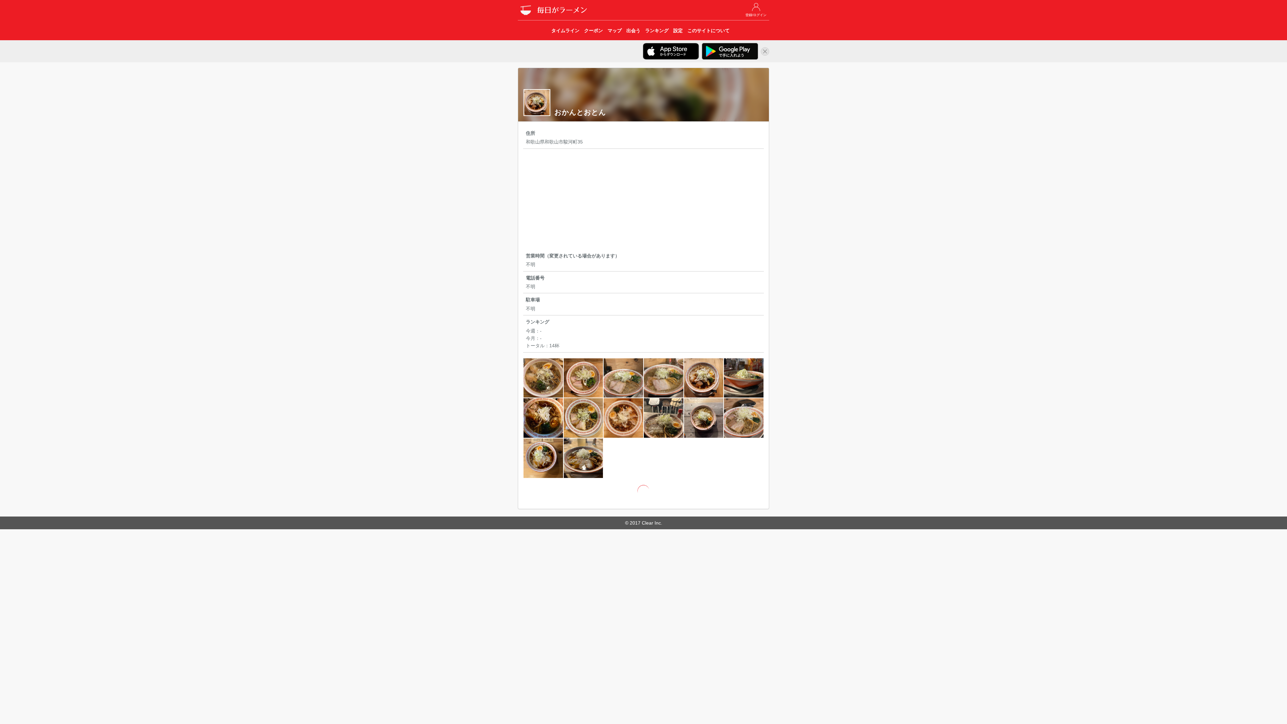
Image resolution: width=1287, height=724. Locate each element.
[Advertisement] (643, 202)
